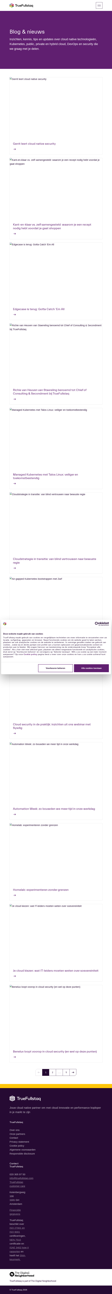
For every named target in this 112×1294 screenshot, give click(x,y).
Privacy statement (19, 1141)
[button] (73, 1072)
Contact (14, 1137)
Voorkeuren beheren (55, 668)
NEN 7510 (15, 1239)
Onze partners (17, 1134)
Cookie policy (30, 654)
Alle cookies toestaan (91, 668)
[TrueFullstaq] (21, 5)
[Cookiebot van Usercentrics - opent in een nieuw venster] (97, 624)
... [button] (59, 1072)
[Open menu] (99, 5)
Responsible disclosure (22, 1153)
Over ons (15, 1130)
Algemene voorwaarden (23, 1149)
